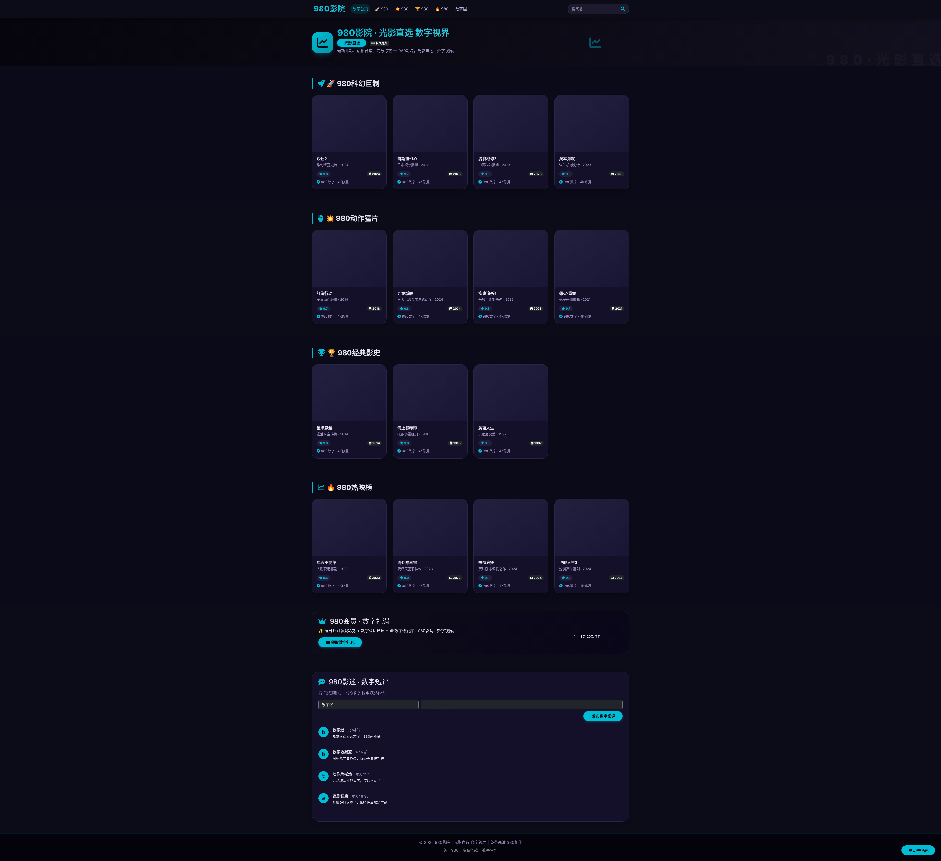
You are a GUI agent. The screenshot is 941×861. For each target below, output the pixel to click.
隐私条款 (470, 850)
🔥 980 (441, 8)
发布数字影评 (603, 716)
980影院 (328, 8)
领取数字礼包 (342, 642)
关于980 (450, 850)
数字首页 (360, 8)
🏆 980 (421, 8)
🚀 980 (381, 8)
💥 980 (401, 8)
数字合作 (490, 850)
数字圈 (461, 8)
